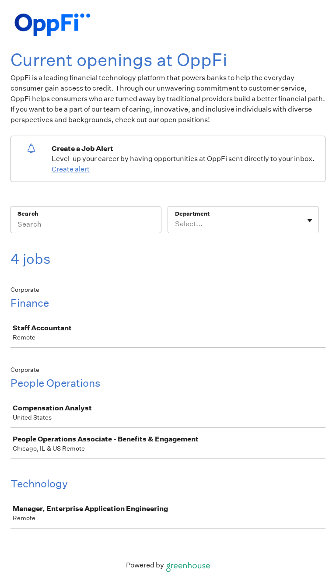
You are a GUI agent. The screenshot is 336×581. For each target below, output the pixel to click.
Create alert (71, 169)
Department (192, 213)
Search (28, 213)
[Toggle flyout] (309, 220)
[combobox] (175, 224)
